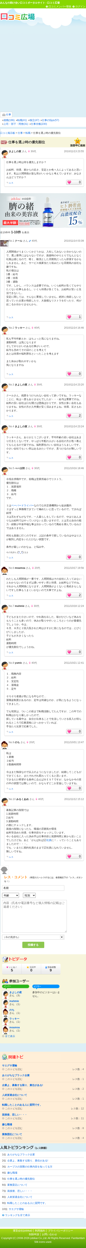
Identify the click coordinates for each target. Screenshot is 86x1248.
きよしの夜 (15, 151)
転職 (27, 132)
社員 (48, 840)
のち (17, 742)
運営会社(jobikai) (23, 1230)
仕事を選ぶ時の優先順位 (21, 1178)
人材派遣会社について (19, 1197)
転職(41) (22, 120)
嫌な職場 (12, 1172)
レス (11, 183)
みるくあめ (22, 799)
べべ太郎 (20, 468)
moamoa (20, 568)
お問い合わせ (49, 1234)
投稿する (33, 944)
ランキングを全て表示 (17, 1215)
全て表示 (10, 1036)
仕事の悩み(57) (50, 120)
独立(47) (34, 120)
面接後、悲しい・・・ (19, 1190)
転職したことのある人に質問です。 (27, 1203)
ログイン (80, 6)
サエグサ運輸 (16, 1209)
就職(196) (9, 120)
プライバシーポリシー (60, 1230)
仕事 (8, 114)
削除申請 (34, 1234)
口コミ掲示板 (7, 132)
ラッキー (20, 327)
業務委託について (17, 1184)
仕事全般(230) (39, 124)
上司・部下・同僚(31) (16, 124)
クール (18, 240)
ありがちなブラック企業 (21, 1154)
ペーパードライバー (22, 505)
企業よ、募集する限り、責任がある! (27, 1160)
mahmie (19, 606)
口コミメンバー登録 (60, 6)
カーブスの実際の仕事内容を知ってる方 (29, 1166)
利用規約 (40, 1230)
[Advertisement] (43, 66)
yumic (18, 662)
